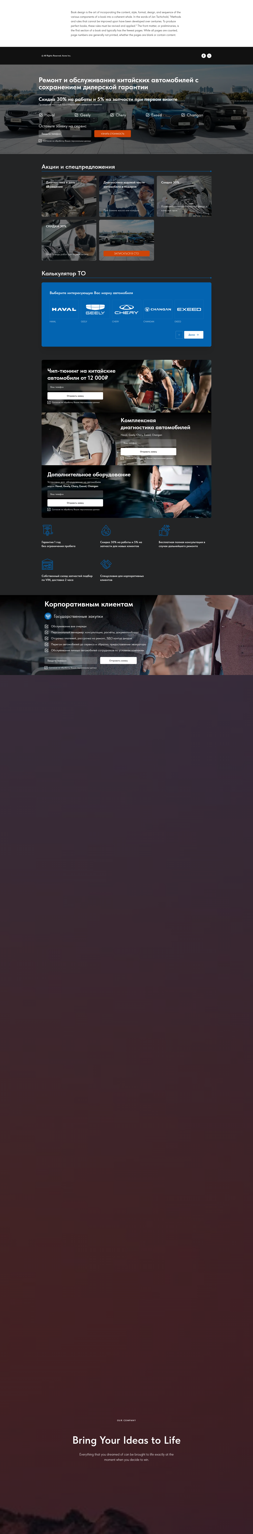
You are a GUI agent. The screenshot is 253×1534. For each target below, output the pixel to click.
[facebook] (203, 56)
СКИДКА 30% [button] (56, 226)
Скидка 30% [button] (170, 182)
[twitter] (209, 56)
